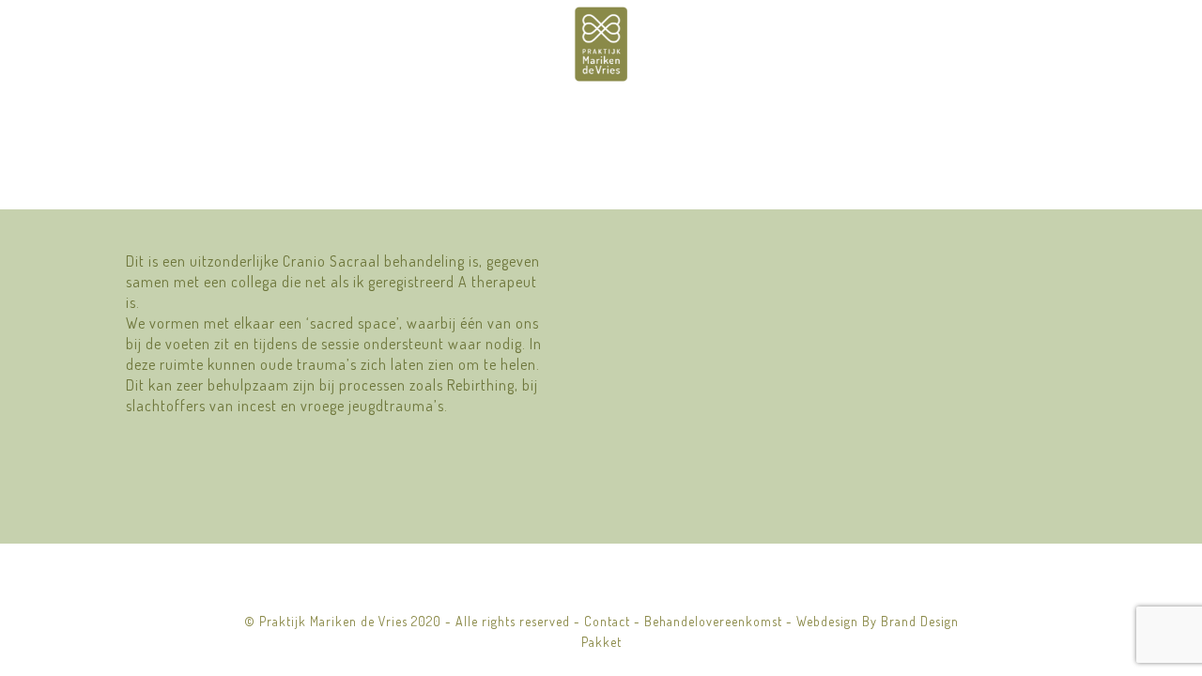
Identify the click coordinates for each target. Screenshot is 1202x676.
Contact (607, 621)
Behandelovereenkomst (713, 621)
